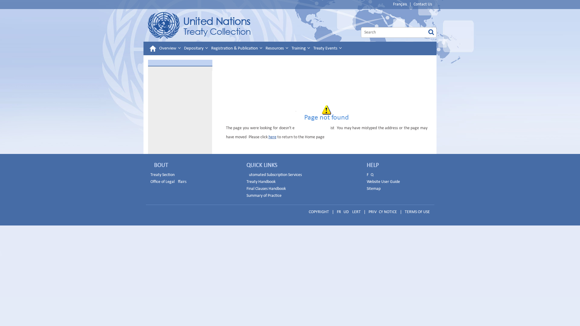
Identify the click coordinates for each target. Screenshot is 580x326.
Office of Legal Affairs (168, 182)
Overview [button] (168, 48)
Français (400, 4)
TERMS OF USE (417, 212)
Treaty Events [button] (325, 48)
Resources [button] (275, 48)
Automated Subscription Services (274, 175)
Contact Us (423, 4)
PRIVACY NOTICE (383, 212)
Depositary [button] (194, 48)
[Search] (431, 32)
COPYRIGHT (319, 212)
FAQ (370, 175)
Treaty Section (162, 175)
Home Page (199, 25)
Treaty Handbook (261, 182)
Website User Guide (383, 182)
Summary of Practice (264, 195)
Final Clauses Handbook (266, 189)
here (272, 137)
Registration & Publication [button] (235, 48)
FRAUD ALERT (349, 212)
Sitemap (374, 189)
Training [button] (299, 48)
